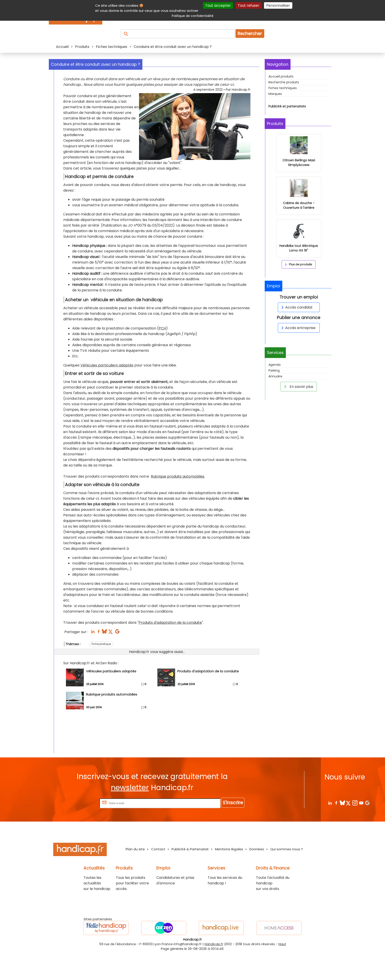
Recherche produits (283, 82)
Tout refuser (248, 5)
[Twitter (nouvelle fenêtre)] (110, 632)
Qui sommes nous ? (286, 849)
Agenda (274, 364)
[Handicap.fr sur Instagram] (354, 802)
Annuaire (275, 376)
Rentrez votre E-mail (80, 803)
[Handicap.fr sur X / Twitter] (348, 802)
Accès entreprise (300, 327)
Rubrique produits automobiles (177, 476)
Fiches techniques (282, 88)
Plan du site (135, 849)
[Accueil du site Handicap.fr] (80, 850)
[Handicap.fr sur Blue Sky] (342, 802)
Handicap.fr (214, 944)
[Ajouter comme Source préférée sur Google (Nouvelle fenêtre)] (367, 802)
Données (256, 849)
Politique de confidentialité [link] (192, 16)
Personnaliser (278, 5)
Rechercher (250, 34)
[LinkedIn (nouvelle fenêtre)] (92, 632)
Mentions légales (229, 849)
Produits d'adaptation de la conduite (170, 622)
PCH (162, 328)
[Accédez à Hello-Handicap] (106, 928)
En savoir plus (301, 386)
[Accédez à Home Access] (278, 928)
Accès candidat (299, 307)
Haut (282, 944)
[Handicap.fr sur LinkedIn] (329, 802)
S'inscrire (233, 802)
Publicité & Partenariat (190, 849)
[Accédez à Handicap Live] (221, 928)
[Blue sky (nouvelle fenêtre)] (104, 632)
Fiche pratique (101, 644)
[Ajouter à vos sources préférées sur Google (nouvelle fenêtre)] (117, 632)
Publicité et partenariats (287, 106)
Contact (158, 849)
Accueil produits (280, 76)
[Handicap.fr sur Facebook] (336, 802)
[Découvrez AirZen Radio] (163, 928)
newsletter (130, 787)
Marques (275, 94)
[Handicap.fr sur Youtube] (361, 802)
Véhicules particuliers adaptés (106, 365)
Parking (274, 370)
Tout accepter (218, 5)
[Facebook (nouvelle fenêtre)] (98, 632)
